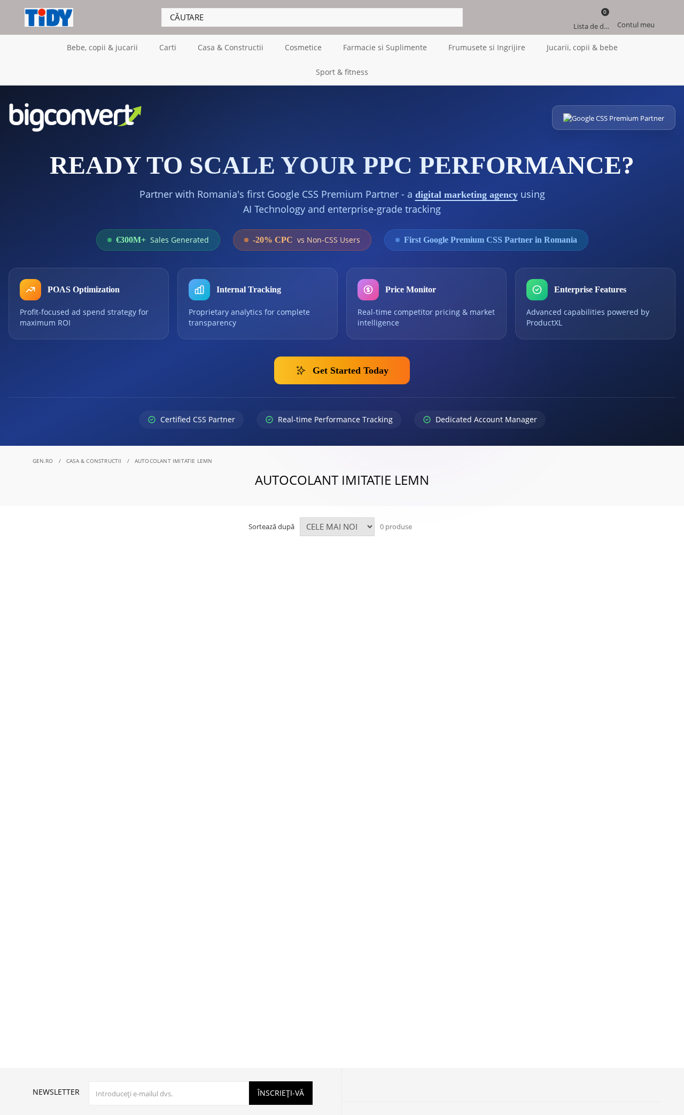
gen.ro (43, 460)
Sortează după (271, 526)
